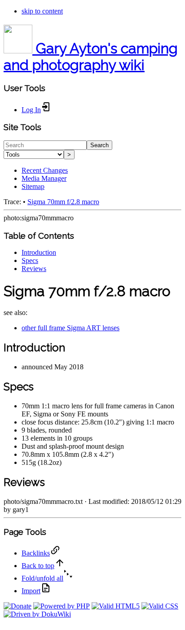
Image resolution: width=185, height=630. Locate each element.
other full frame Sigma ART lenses (70, 328)
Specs (30, 260)
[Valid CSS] (159, 606)
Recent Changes (45, 170)
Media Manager (44, 178)
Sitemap (33, 186)
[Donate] (17, 606)
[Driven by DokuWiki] (37, 614)
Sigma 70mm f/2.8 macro (63, 202)
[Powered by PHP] (61, 606)
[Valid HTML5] (116, 606)
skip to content (42, 11)
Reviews (34, 268)
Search (99, 145)
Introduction (39, 252)
